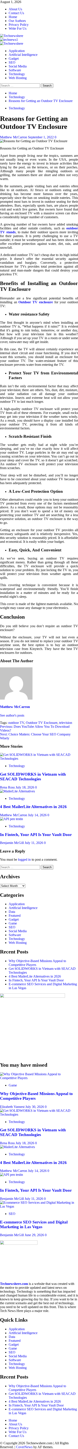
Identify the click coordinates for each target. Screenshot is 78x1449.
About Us (15, 9)
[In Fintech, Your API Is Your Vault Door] (11, 819)
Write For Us (17, 28)
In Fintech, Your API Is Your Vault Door (36, 834)
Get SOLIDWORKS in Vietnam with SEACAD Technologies (33, 776)
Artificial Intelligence (23, 54)
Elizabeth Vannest (12, 1107)
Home (13, 17)
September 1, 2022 (41, 137)
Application (17, 51)
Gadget (14, 58)
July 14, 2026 (37, 815)
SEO (12, 62)
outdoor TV (16, 722)
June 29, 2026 (35, 1235)
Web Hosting (18, 78)
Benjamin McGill (12, 843)
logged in (24, 859)
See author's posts (12, 715)
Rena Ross (8, 787)
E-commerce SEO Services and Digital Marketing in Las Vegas (34, 1224)
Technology (17, 74)
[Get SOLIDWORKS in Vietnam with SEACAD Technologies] (39, 758)
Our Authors (17, 21)
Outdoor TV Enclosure (41, 722)
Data (12, 912)
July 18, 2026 (25, 787)
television (65, 722)
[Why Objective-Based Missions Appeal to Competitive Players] (39, 1078)
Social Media (18, 66)
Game (13, 923)
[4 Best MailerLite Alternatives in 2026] (17, 791)
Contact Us (16, 13)
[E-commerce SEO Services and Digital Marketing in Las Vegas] (39, 1206)
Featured (15, 915)
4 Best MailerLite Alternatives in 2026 (33, 806)
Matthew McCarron (14, 137)
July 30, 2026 (35, 1107)
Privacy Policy (19, 24)
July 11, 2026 (34, 843)
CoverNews (24, 1447)
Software (15, 70)
